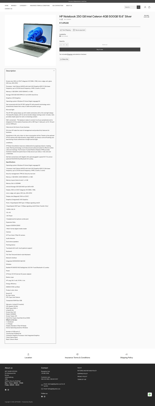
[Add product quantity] (66, 45)
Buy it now (100, 49)
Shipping (69, 54)
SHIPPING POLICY (83, 373)
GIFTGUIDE (18, 402)
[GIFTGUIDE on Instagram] (8, 390)
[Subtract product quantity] (60, 45)
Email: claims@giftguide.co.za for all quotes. (54, 385)
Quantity (62, 41)
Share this (65, 59)
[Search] (138, 7)
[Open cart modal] (149, 7)
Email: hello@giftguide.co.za (52, 389)
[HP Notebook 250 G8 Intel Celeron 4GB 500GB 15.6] (30, 40)
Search (80, 368)
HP (62, 19)
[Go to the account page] (145, 7)
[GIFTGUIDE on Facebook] (6, 390)
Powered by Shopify (27, 402)
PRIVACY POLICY (82, 376)
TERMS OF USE (82, 379)
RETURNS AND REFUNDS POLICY (87, 371)
